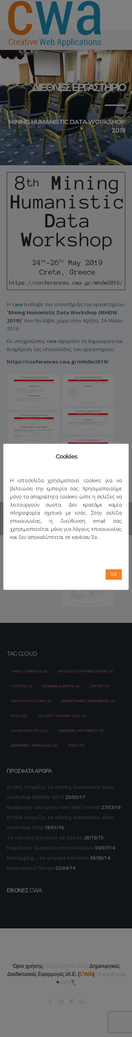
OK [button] (113, 574)
